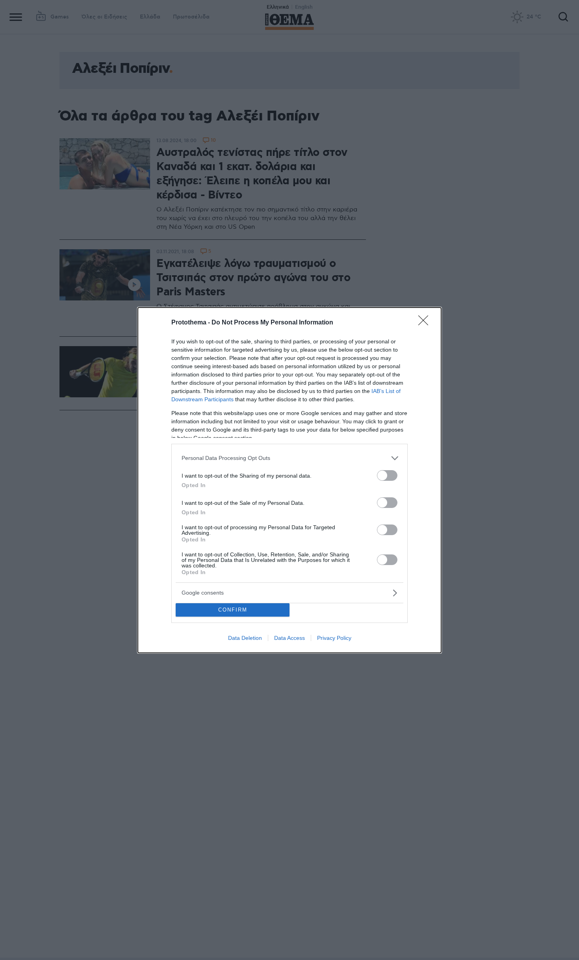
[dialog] (289, 480)
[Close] (425, 322)
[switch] (387, 475)
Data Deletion (245, 638)
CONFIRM (232, 610)
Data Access (289, 638)
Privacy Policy (334, 638)
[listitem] (289, 458)
